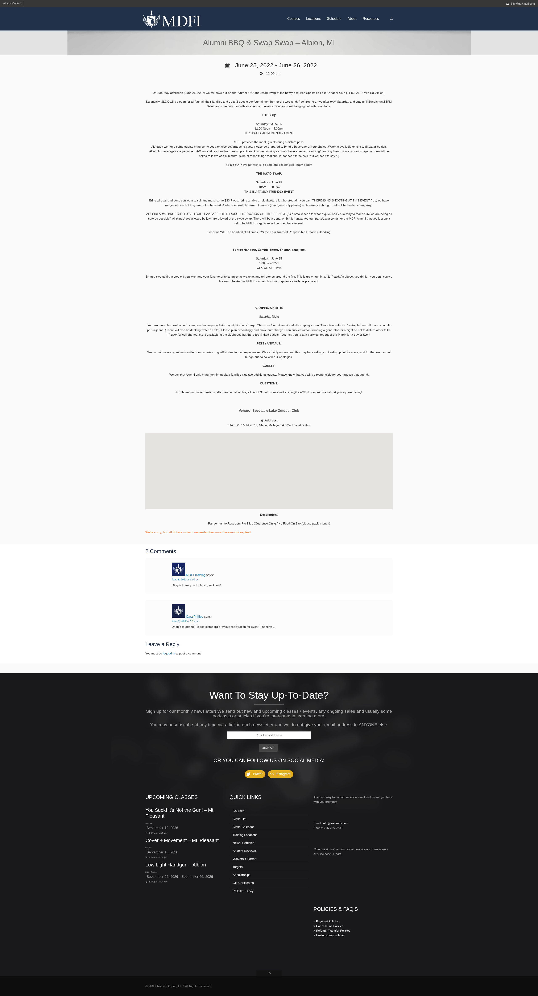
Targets (238, 867)
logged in (169, 653)
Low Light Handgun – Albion (175, 865)
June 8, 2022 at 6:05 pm (185, 579)
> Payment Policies (326, 921)
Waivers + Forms (244, 859)
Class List (239, 819)
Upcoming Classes (171, 797)
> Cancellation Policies (328, 926)
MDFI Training (195, 575)
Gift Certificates (243, 883)
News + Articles (243, 843)
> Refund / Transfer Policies (332, 930)
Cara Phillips (194, 616)
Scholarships (242, 875)
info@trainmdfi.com (523, 3)
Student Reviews (244, 851)
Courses (238, 811)
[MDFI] (171, 18)
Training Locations (245, 835)
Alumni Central (12, 3)
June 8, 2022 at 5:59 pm (185, 621)
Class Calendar (243, 827)
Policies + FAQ (243, 891)
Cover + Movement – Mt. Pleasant (182, 840)
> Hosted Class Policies (329, 935)
